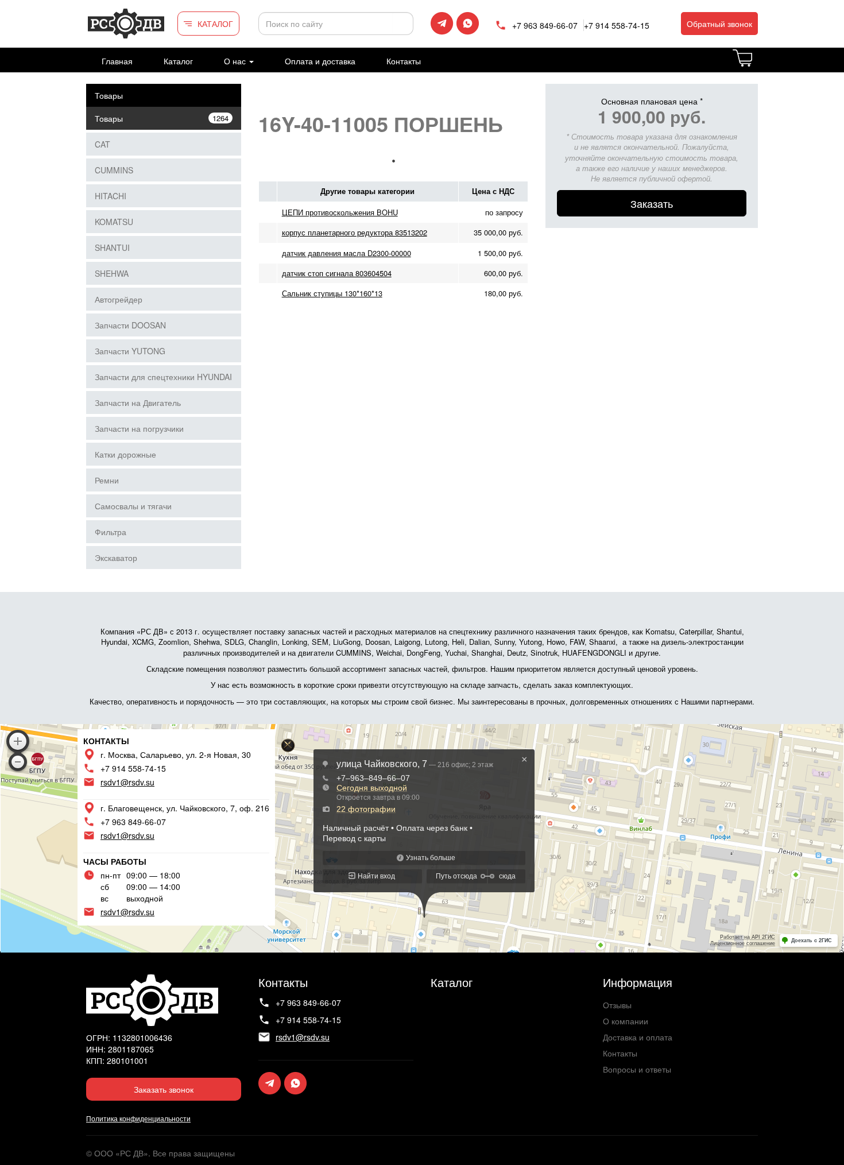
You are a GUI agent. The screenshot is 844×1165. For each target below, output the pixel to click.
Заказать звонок (163, 1089)
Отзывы (617, 1005)
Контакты (403, 61)
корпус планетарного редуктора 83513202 (354, 232)
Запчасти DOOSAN (130, 325)
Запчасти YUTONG (130, 351)
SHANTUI (112, 247)
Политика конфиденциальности (138, 1118)
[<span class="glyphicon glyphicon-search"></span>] (403, 23)
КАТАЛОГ (215, 23)
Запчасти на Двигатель (138, 402)
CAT (102, 144)
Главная (117, 61)
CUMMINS (114, 170)
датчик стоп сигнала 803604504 (337, 273)
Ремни (107, 480)
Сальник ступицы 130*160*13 (332, 293)
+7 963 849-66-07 (545, 25)
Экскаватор (116, 557)
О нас (236, 61)
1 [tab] (393, 161)
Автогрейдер (118, 299)
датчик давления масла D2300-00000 (346, 252)
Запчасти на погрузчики (139, 428)
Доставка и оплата (637, 1037)
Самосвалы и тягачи (133, 506)
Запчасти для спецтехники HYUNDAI (163, 376)
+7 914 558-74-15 (616, 25)
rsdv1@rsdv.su (127, 782)
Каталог (178, 61)
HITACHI (110, 196)
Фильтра (110, 531)
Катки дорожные (125, 454)
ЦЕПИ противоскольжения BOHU (340, 212)
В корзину (757, 64)
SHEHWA (112, 273)
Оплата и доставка (320, 61)
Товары (109, 95)
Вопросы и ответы (637, 1069)
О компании (625, 1021)
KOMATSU (114, 221)
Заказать (651, 203)
